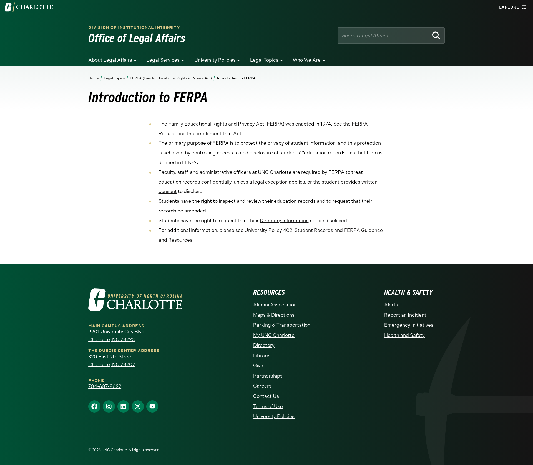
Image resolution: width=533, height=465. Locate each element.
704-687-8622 (104, 386)
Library (261, 355)
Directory (264, 345)
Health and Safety (404, 335)
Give (258, 365)
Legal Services (163, 60)
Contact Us (266, 396)
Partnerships (268, 376)
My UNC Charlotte (274, 335)
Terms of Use (268, 406)
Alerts (391, 305)
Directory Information (284, 220)
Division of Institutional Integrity (134, 27)
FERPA (275, 124)
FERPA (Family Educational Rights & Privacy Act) (171, 78)
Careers (262, 386)
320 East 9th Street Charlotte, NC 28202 (111, 360)
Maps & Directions (274, 315)
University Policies (215, 60)
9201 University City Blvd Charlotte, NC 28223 (116, 335)
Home (93, 78)
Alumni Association (275, 305)
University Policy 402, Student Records (289, 230)
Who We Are (307, 60)
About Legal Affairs (110, 60)
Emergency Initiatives (408, 325)
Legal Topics (264, 60)
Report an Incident (405, 315)
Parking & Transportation (281, 325)
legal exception (270, 182)
